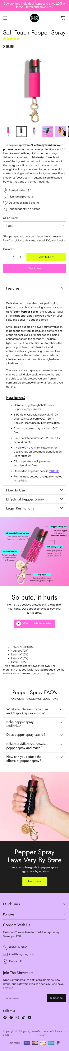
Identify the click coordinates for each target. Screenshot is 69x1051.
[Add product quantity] (20, 257)
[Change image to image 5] (60, 131)
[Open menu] (5, 18)
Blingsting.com (27, 1031)
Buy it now (34, 268)
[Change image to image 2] (21, 131)
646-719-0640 (18, 947)
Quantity (8, 249)
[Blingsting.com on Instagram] (17, 1018)
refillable (54, 471)
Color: (10, 218)
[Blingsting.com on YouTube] (29, 1018)
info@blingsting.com (21, 954)
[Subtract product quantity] (6, 257)
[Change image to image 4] (47, 131)
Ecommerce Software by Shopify (52, 1033)
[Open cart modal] (63, 18)
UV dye (28, 447)
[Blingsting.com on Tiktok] (23, 1018)
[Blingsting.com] (34, 18)
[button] (11, 38)
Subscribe (56, 998)
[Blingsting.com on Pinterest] (11, 1018)
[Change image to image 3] (34, 131)
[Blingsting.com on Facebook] (5, 1018)
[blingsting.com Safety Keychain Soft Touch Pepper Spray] (34, 88)
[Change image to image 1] (8, 131)
